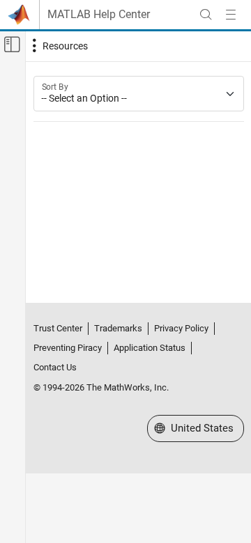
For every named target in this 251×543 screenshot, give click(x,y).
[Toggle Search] (206, 14)
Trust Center (57, 328)
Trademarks (118, 328)
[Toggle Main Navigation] (231, 14)
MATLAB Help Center (98, 14)
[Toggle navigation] (58, 46)
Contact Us (55, 367)
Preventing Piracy (67, 348)
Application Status (149, 348)
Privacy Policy (181, 328)
